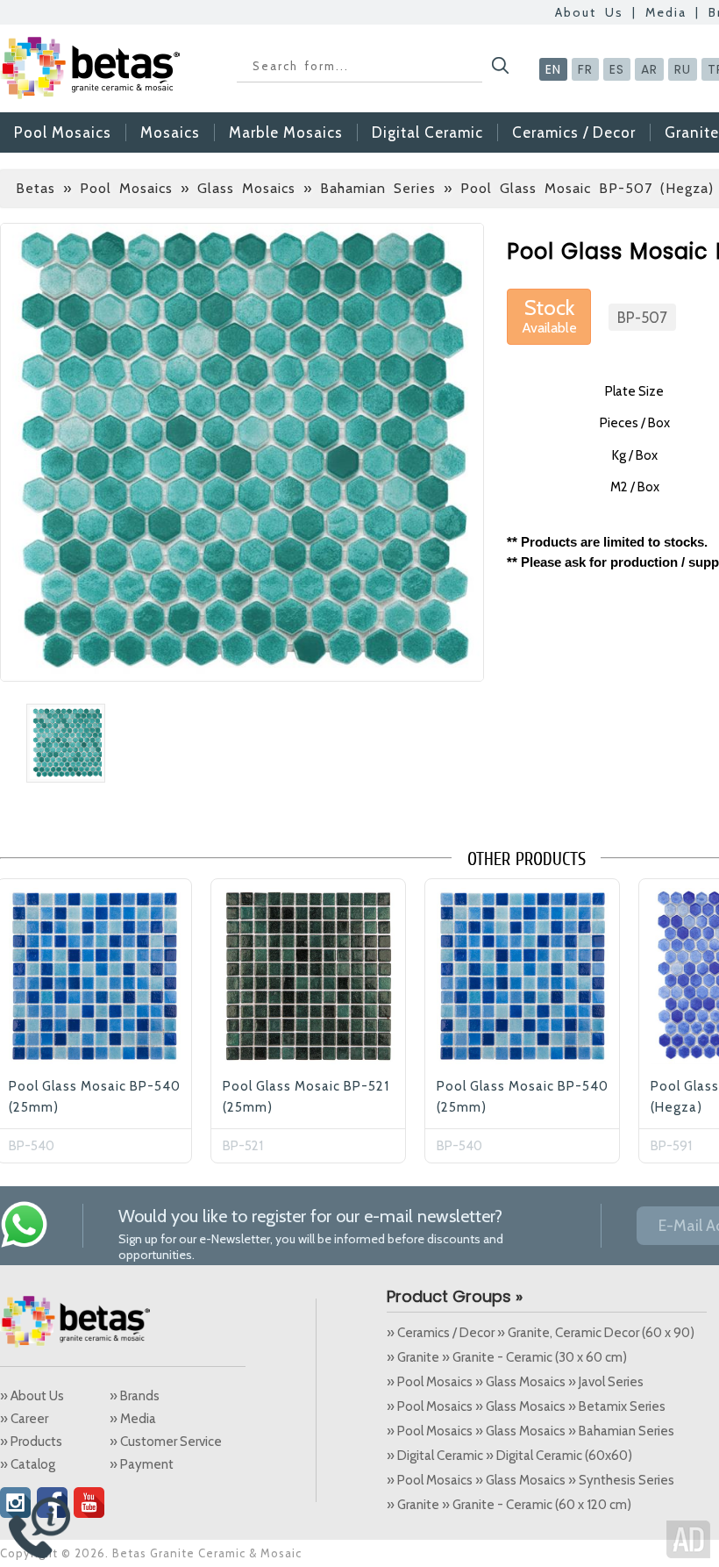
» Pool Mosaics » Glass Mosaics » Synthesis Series (530, 1480)
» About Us (32, 1396)
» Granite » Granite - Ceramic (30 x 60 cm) (507, 1357)
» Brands (135, 1396)
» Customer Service (166, 1441)
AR (649, 69)
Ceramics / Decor (574, 132)
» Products (31, 1441)
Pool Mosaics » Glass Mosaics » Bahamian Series (258, 188)
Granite (692, 132)
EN (553, 69)
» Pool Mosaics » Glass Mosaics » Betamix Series (526, 1406)
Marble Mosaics (286, 132)
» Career (24, 1419)
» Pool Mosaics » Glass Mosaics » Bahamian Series (530, 1431)
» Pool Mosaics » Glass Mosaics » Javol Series (515, 1382)
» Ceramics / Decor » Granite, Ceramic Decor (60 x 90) (540, 1333)
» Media (133, 1419)
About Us (589, 12)
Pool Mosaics (62, 132)
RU (682, 69)
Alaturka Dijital (688, 1539)
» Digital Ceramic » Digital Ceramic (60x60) (509, 1455)
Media (666, 12)
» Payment (142, 1464)
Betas (35, 188)
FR (585, 69)
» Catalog (27, 1464)
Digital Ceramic (427, 132)
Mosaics (170, 132)
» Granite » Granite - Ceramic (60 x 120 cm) (509, 1505)
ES (616, 69)
